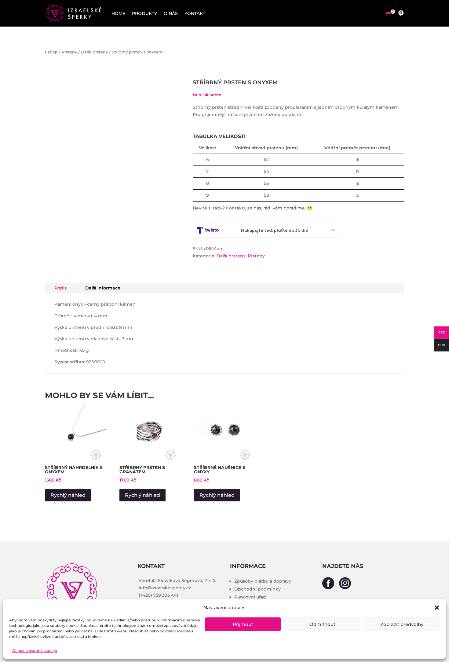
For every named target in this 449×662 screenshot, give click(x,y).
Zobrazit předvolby (401, 624)
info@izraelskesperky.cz (165, 588)
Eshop (51, 52)
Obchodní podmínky (257, 589)
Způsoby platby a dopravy (262, 581)
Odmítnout (322, 624)
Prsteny (69, 52)
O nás (171, 13)
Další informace (102, 288)
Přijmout (243, 624)
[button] (437, 608)
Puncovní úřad (250, 597)
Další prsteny (94, 52)
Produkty (144, 13)
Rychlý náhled (68, 495)
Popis (60, 288)
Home (118, 13)
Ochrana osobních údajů (34, 650)
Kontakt (194, 13)
